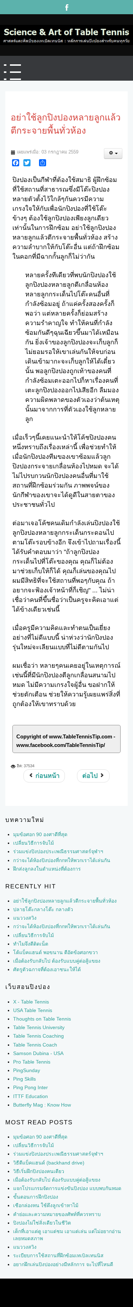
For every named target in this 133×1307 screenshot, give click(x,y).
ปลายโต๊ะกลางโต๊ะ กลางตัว (43, 909)
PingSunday (26, 1070)
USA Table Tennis (32, 1009)
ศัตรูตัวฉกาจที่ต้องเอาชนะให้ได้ (47, 969)
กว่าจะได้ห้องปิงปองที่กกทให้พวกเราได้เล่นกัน (61, 926)
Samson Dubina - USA (38, 1052)
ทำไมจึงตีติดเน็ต (30, 943)
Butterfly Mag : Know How (42, 1104)
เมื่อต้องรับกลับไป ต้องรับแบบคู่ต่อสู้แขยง (56, 960)
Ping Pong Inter (30, 1087)
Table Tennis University (39, 1027)
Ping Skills (24, 1078)
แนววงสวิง (25, 917)
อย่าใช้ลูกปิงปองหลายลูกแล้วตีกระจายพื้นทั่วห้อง (65, 900)
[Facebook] (16, 162)
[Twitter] (27, 162)
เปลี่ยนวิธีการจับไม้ (33, 934)
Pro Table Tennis (31, 1061)
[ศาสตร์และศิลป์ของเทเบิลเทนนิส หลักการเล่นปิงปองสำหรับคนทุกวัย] (64, 34)
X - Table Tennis (31, 1001)
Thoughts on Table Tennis (42, 1018)
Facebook (67, 7)
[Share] (43, 162)
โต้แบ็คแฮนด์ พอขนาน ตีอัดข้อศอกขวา (55, 952)
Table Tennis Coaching (38, 1035)
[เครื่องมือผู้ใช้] (113, 153)
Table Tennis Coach (35, 1044)
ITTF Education (30, 1095)
